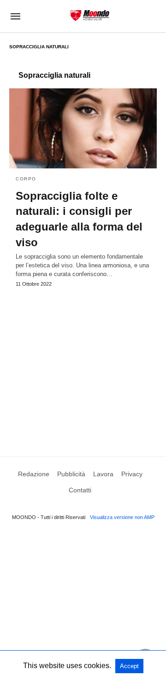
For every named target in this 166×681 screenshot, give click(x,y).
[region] (83, 363)
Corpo (26, 178)
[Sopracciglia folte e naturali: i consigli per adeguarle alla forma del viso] (83, 128)
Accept (129, 666)
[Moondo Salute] (89, 15)
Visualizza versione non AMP (122, 517)
